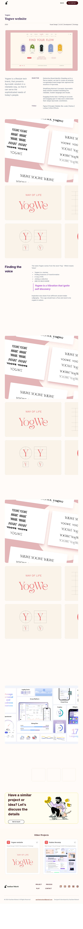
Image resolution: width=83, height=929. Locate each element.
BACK (62, 3)
